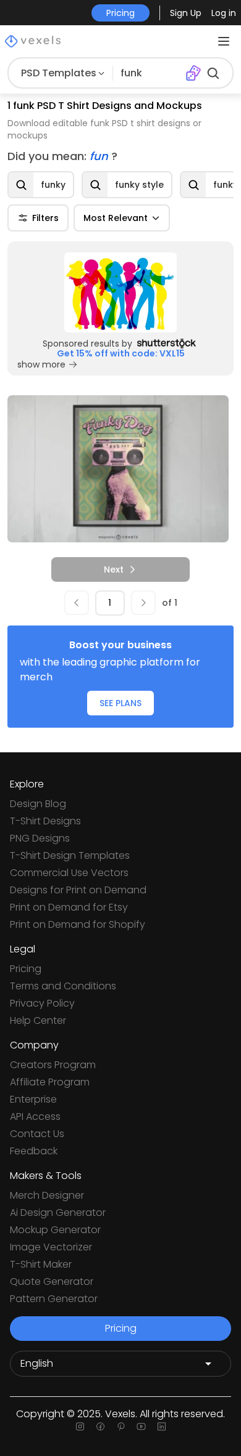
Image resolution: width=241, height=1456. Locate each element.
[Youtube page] (141, 1426)
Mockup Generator (55, 1230)
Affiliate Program (50, 1082)
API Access (35, 1116)
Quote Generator (51, 1281)
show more (41, 364)
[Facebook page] (100, 1426)
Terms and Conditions (63, 986)
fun (100, 156)
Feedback (33, 1151)
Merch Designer (47, 1195)
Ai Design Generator (58, 1212)
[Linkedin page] (161, 1426)
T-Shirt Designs (45, 821)
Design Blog (38, 804)
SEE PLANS (120, 703)
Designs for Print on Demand (78, 890)
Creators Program (53, 1065)
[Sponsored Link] (120, 292)
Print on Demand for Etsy (69, 907)
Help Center (38, 1020)
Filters (45, 218)
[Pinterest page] (121, 1426)
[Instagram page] (80, 1426)
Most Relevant (115, 218)
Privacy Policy (42, 1003)
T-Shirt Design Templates (70, 855)
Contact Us (37, 1134)
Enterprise (33, 1099)
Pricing (25, 969)
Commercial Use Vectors (69, 873)
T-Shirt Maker (41, 1264)
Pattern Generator (54, 1299)
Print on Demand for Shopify (77, 924)
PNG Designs (40, 838)
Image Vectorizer (51, 1247)
